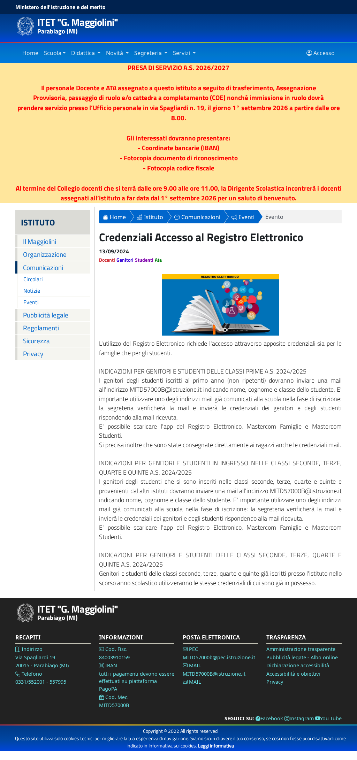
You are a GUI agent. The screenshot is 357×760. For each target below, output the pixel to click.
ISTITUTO (38, 222)
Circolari (33, 279)
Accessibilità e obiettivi (293, 673)
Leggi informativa (216, 745)
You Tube (331, 718)
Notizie (31, 290)
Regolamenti (41, 327)
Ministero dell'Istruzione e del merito (60, 7)
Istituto (153, 217)
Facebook (271, 718)
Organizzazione (45, 254)
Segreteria (148, 53)
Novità (115, 53)
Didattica (83, 53)
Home (30, 53)
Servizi (182, 53)
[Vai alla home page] (27, 613)
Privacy (33, 353)
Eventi (31, 302)
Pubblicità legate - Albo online (302, 657)
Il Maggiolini (39, 241)
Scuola (52, 53)
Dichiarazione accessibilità (297, 665)
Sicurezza (36, 340)
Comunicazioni (43, 267)
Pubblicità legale (45, 315)
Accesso (323, 53)
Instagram (301, 718)
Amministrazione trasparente (300, 649)
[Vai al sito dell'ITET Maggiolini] (27, 26)
